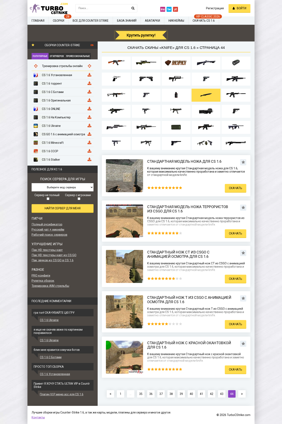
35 (140, 394)
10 (180, 188)
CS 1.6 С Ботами (51, 357)
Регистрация (215, 8)
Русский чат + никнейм (48, 229)
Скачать (235, 188)
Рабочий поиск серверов (49, 235)
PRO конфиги (41, 275)
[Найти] (133, 8)
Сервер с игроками (78, 195)
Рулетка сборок (43, 281)
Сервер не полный (46, 195)
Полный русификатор (47, 224)
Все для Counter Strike (91, 20)
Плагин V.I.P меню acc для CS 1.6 (61, 394)
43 (221, 394)
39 (181, 394)
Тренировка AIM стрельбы (50, 286)
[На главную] (48, 8)
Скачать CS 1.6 (204, 20)
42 (211, 394)
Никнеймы (176, 20)
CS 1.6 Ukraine (49, 320)
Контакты (38, 417)
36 (151, 394)
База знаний (126, 20)
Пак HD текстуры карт (47, 250)
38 (171, 394)
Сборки (58, 20)
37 (161, 394)
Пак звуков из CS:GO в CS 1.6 (52, 260)
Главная (38, 20)
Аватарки (152, 20)
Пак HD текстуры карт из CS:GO (54, 255)
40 (191, 394)
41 (201, 394)
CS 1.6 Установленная (55, 374)
